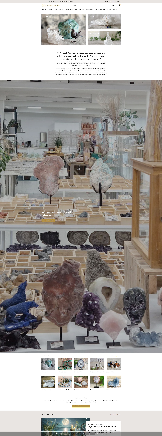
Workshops (108, 9)
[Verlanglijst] (116, 5)
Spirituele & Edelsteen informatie (81, 406)
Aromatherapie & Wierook (71, 9)
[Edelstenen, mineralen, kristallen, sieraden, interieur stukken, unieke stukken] (50, 5)
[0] (119, 5)
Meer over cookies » (101, 433)
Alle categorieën (116, 356)
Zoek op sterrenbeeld (100, 9)
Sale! (117, 9)
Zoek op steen (82, 9)
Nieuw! (113, 9)
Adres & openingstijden (48, 220)
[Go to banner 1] (63, 29)
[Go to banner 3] (104, 38)
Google (119, 1)
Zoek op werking (90, 9)
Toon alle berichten (115, 414)
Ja (86, 433)
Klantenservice (108, 1)
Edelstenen (44, 9)
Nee (92, 433)
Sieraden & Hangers (52, 9)
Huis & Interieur (61, 9)
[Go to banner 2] (104, 21)
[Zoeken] (95, 5)
